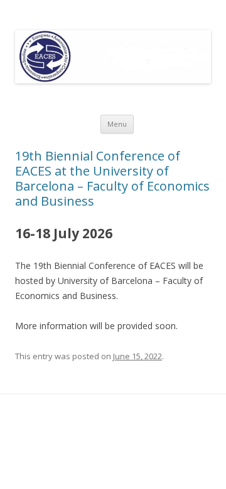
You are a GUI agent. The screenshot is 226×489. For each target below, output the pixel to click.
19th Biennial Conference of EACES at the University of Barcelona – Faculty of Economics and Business (112, 178)
